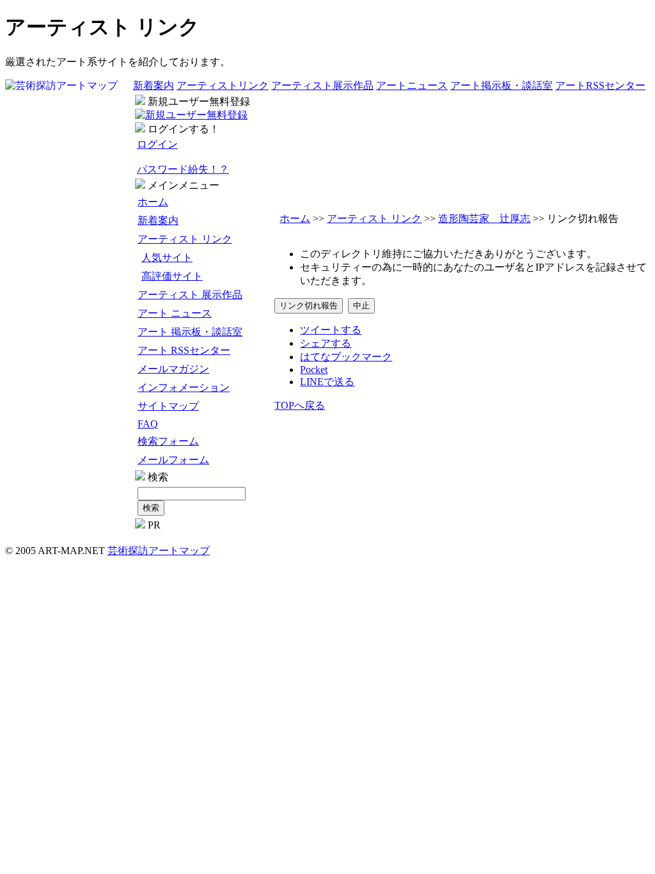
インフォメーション (184, 387)
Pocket (314, 369)
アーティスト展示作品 (322, 85)
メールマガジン (173, 368)
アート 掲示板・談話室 (190, 331)
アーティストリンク (223, 85)
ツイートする (330, 329)
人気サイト (167, 257)
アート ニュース (175, 313)
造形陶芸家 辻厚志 (484, 218)
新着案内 (153, 85)
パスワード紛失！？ (183, 169)
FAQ (148, 423)
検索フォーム (168, 441)
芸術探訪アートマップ (158, 550)
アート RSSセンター (184, 350)
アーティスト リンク (185, 239)
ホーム (153, 201)
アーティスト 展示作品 (190, 294)
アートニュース (412, 85)
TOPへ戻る (299, 405)
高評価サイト (172, 276)
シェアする (325, 343)
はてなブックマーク (346, 356)
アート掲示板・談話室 (501, 85)
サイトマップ (168, 406)
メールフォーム (173, 459)
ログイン (157, 144)
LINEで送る (327, 381)
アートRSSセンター (600, 85)
